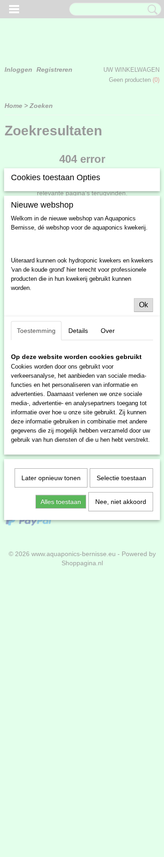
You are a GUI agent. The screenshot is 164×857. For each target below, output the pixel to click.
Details (78, 330)
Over (108, 330)
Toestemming (36, 330)
